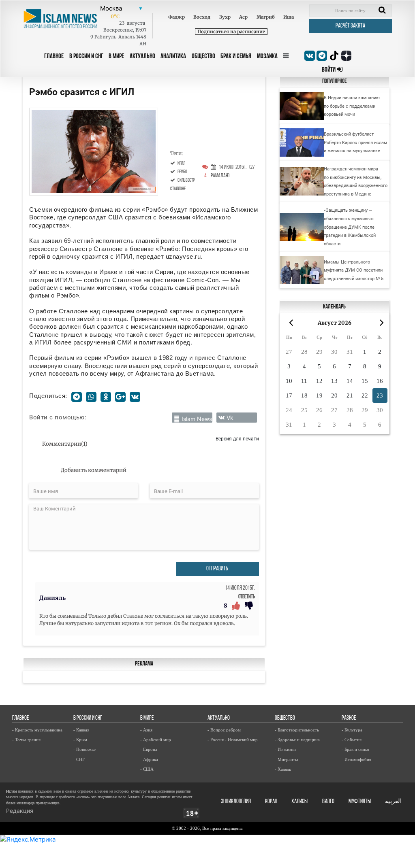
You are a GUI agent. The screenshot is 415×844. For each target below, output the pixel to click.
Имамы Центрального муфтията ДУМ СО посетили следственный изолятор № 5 (353, 270)
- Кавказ (81, 729)
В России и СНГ (86, 56)
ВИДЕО (328, 802)
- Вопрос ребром (224, 729)
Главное (54, 56)
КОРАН (271, 802)
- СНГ (79, 759)
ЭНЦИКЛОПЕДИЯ (236, 802)
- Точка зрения (26, 739)
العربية (393, 802)
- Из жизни (285, 749)
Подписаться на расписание (231, 31)
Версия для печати (237, 439)
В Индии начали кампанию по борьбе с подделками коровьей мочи (352, 106)
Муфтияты (360, 802)
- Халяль (283, 769)
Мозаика (267, 56)
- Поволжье (84, 749)
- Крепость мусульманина (37, 729)
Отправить (217, 569)
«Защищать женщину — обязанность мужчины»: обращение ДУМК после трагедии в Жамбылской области (350, 226)
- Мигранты (286, 759)
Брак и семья (235, 56)
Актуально (142, 56)
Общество (203, 56)
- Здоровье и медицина (297, 739)
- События (352, 739)
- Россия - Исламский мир (233, 739)
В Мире (116, 56)
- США (147, 769)
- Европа (148, 749)
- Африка (149, 759)
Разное (349, 718)
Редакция (19, 810)
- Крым (80, 739)
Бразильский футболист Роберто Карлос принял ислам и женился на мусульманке (355, 142)
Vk (230, 417)
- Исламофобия (356, 759)
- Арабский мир (155, 739)
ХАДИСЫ (299, 802)
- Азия (146, 729)
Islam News (197, 418)
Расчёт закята (350, 26)
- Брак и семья (355, 749)
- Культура (352, 729)
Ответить (246, 597)
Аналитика (173, 56)
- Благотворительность (297, 729)
